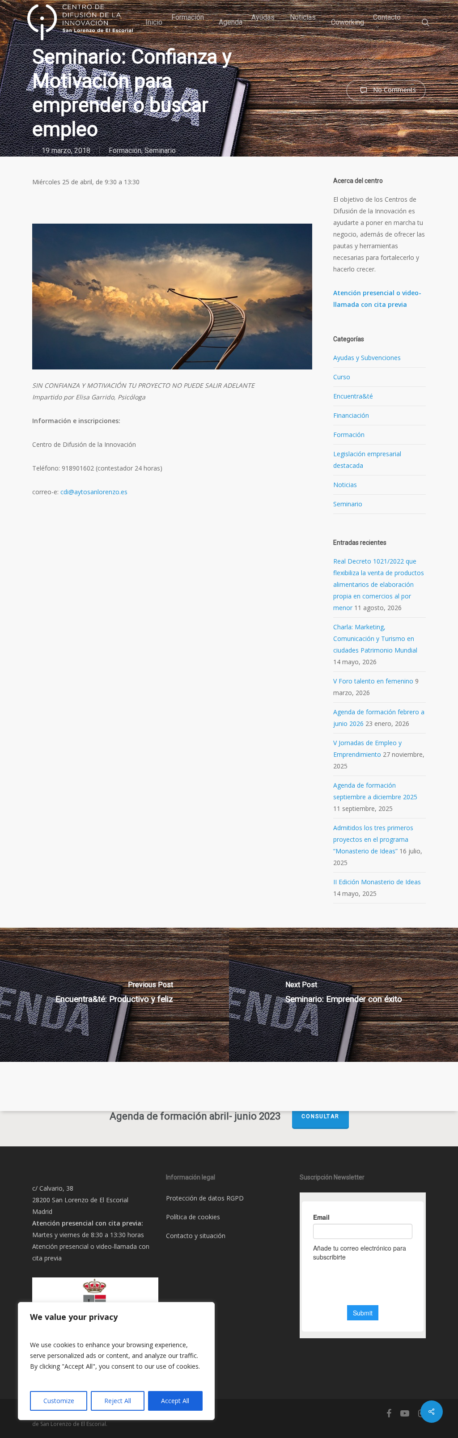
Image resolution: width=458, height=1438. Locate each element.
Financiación (351, 415)
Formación (125, 150)
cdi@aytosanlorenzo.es (93, 492)
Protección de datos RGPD (205, 1198)
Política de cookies (193, 1217)
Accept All (175, 1400)
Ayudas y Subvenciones (367, 357)
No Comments (393, 89)
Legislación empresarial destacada (367, 460)
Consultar (320, 1116)
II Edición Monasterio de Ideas (377, 882)
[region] (116, 1361)
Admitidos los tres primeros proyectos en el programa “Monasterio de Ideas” (373, 839)
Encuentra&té (353, 396)
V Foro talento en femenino (373, 681)
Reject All (117, 1400)
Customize (58, 1400)
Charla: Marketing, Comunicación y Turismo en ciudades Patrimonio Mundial (375, 638)
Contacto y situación (195, 1235)
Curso (341, 377)
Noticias (345, 484)
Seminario (160, 150)
